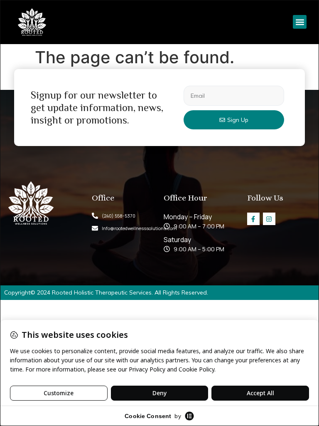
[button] (300, 22)
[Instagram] (269, 219)
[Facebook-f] (253, 219)
